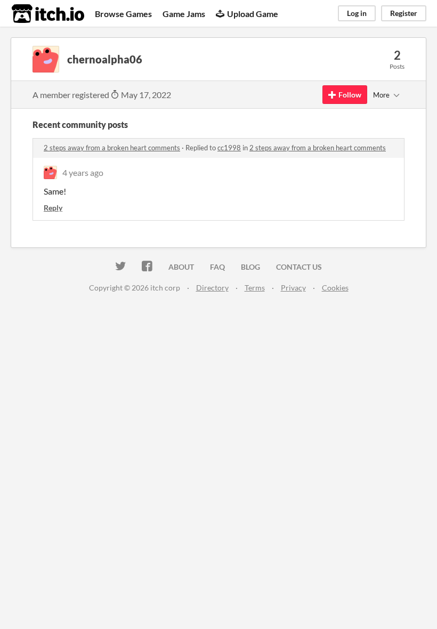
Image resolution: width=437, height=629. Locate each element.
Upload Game (252, 14)
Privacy (293, 287)
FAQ (217, 266)
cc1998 (229, 147)
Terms (255, 287)
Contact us (299, 266)
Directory (212, 287)
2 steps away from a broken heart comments (112, 147)
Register (403, 13)
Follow (349, 94)
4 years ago (82, 172)
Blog (250, 266)
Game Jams (184, 14)
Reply (53, 207)
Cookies (335, 287)
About (181, 266)
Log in (357, 13)
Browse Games (123, 14)
